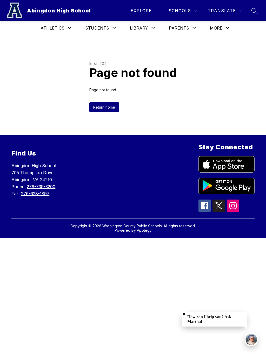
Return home (104, 107)
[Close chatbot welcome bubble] (184, 314)
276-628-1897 (35, 193)
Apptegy (144, 230)
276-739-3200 (41, 186)
